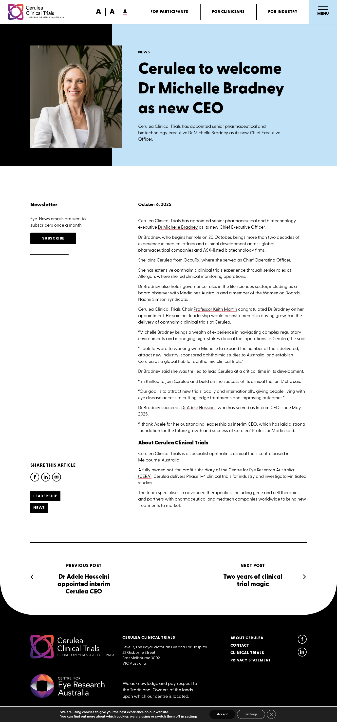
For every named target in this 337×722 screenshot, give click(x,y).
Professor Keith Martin (215, 309)
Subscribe (53, 238)
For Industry (283, 11)
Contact (239, 645)
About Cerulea (246, 638)
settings (191, 716)
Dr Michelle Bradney (178, 227)
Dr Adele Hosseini (198, 407)
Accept (222, 714)
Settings (251, 714)
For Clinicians (228, 11)
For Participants (169, 11)
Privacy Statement (250, 660)
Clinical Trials (247, 653)
